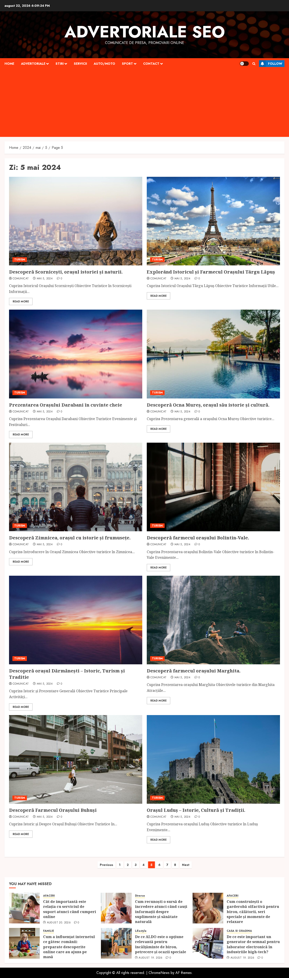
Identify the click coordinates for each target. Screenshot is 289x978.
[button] (254, 63)
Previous (106, 865)
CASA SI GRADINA (239, 931)
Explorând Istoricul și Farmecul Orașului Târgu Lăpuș (211, 272)
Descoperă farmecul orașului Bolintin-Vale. (198, 538)
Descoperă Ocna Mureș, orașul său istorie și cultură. (208, 405)
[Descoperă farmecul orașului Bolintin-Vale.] (213, 487)
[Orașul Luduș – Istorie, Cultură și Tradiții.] (213, 759)
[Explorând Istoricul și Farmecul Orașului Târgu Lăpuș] (213, 221)
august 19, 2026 (150, 958)
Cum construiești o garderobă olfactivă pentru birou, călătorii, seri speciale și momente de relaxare (253, 911)
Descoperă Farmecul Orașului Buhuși (53, 810)
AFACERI (49, 896)
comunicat (21, 279)
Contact (151, 63)
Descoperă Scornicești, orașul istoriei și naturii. (66, 272)
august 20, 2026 (59, 923)
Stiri (60, 63)
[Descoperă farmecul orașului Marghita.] (213, 620)
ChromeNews (159, 972)
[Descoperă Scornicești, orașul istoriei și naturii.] (75, 221)
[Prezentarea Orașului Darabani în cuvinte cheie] (75, 354)
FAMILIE (48, 931)
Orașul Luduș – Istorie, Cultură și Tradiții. (196, 810)
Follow (275, 63)
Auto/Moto (104, 63)
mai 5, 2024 (45, 279)
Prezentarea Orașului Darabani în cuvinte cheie (65, 405)
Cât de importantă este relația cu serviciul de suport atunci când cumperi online (69, 909)
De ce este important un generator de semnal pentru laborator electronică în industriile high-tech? (253, 944)
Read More (21, 301)
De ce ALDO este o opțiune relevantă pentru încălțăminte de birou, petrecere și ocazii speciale (161, 944)
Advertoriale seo (144, 32)
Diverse (140, 896)
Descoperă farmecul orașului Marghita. (193, 671)
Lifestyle (141, 931)
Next (185, 865)
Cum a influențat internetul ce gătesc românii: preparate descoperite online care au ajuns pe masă (69, 947)
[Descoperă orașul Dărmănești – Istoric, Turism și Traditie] (75, 620)
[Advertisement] (144, 103)
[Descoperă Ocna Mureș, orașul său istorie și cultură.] (213, 354)
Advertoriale (33, 63)
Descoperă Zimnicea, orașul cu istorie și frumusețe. (70, 538)
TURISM (19, 260)
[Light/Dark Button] (244, 63)
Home (9, 63)
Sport (127, 63)
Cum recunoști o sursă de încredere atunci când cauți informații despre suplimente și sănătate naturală (161, 911)
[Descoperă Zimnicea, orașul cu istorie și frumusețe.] (75, 487)
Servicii (80, 63)
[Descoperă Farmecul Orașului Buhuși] (75, 759)
